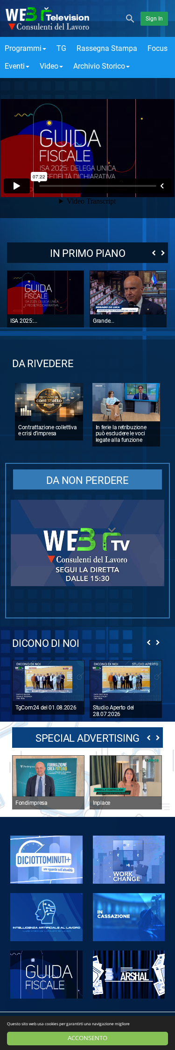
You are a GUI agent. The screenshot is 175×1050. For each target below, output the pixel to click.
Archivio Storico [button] (99, 66)
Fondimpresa (31, 803)
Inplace (101, 803)
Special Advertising (87, 738)
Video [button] (49, 66)
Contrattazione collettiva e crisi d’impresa (47, 430)
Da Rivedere (42, 363)
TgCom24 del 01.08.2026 (45, 707)
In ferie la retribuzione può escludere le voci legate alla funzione (121, 433)
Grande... (103, 321)
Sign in (154, 18)
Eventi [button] (15, 66)
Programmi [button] (23, 48)
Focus (157, 48)
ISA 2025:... (23, 321)
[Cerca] (130, 18)
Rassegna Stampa (107, 48)
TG (61, 48)
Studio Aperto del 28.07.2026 (113, 710)
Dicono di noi (45, 643)
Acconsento (87, 1038)
